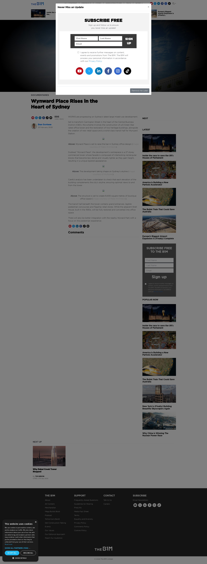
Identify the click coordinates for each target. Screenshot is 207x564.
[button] (20, 548)
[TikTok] (127, 71)
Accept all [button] (12, 553)
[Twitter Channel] (89, 71)
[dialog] (20, 541)
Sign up (129, 41)
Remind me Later (140, 91)
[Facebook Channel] (108, 71)
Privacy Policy (95, 61)
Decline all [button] (28, 553)
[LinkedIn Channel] (99, 71)
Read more (8, 544)
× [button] (36, 522)
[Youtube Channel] (79, 71)
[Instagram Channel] (118, 71)
